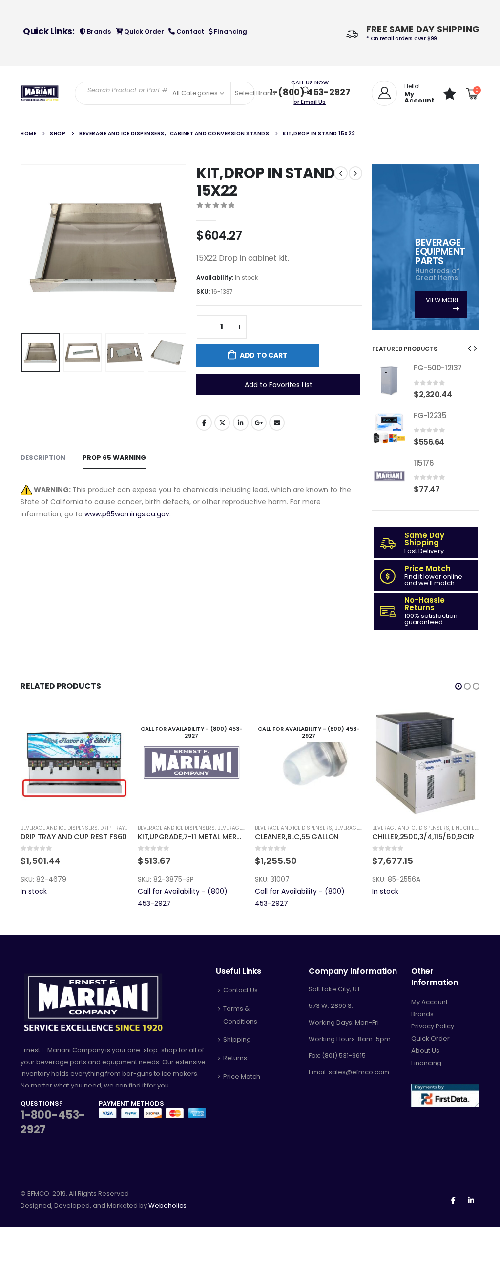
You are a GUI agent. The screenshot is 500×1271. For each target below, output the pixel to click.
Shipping (237, 1039)
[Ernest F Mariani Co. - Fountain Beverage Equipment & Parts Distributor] (40, 93)
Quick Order (143, 31)
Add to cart (264, 355)
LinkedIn (241, 422)
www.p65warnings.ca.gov (126, 514)
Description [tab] (43, 457)
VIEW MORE (442, 300)
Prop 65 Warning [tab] (114, 457)
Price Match (241, 1076)
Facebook (204, 422)
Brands (97, 31)
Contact (189, 31)
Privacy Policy (432, 1026)
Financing (230, 31)
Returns (235, 1058)
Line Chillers (469, 828)
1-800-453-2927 (53, 1122)
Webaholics (167, 1205)
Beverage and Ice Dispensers (59, 828)
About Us (425, 1050)
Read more (229, 725)
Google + (259, 422)
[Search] (306, 90)
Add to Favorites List (278, 385)
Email (277, 422)
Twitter (222, 422)
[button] (23, 247)
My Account (429, 1001)
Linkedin (471, 1199)
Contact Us (240, 990)
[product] (389, 381)
